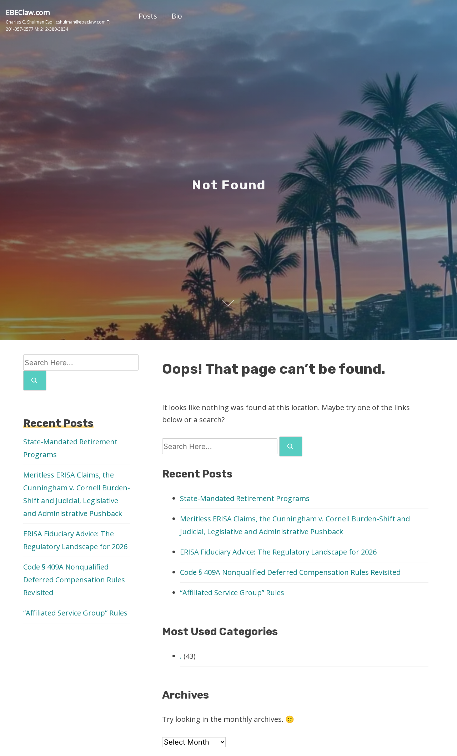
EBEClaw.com (28, 12)
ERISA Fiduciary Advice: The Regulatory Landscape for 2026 (278, 552)
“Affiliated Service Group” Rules (232, 592)
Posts (148, 16)
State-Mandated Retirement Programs (245, 498)
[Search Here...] (220, 446)
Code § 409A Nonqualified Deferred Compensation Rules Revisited (290, 572)
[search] (290, 446)
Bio (176, 16)
